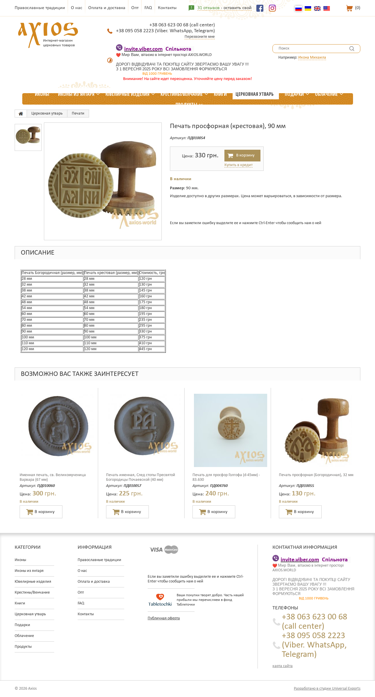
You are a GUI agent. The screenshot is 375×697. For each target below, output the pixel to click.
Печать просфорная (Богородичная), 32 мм (316, 475)
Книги (220, 94)
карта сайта (282, 666)
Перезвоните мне (200, 37)
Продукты (186, 104)
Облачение (326, 94)
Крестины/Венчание (182, 94)
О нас (76, 8)
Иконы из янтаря (76, 94)
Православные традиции (40, 8)
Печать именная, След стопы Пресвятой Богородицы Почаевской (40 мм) (140, 477)
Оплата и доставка (106, 8)
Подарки (294, 94)
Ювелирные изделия (127, 94)
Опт (135, 8)
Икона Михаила (312, 57)
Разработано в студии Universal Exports (327, 688)
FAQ (148, 8)
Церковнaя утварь (255, 94)
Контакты (167, 8)
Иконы (42, 94)
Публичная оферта (164, 618)
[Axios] (21, 113)
